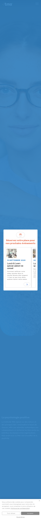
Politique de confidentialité (20, 508)
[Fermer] (38, 501)
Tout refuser (11, 513)
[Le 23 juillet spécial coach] (27, 284)
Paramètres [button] (20, 517)
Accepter (30, 513)
